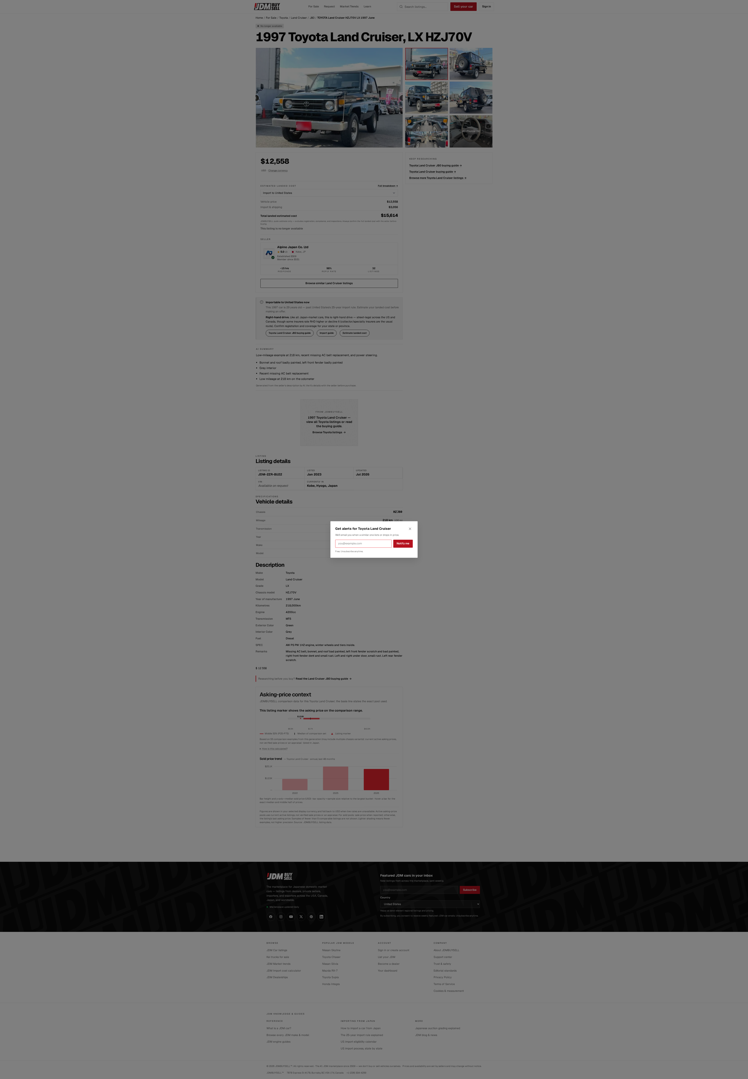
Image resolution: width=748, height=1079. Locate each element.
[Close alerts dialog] (410, 529)
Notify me (403, 543)
